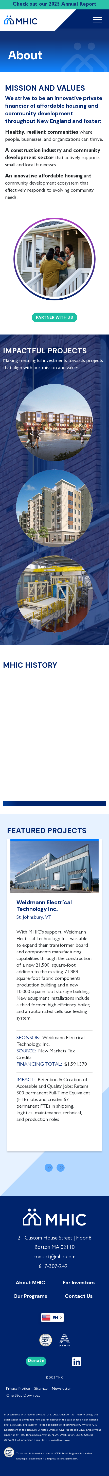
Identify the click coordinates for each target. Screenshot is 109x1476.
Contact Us (79, 1296)
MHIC (59, 1378)
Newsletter (61, 1389)
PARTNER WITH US (54, 317)
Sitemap (41, 1389)
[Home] (20, 17)
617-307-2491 (54, 1267)
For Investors (79, 1282)
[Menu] (95, 20)
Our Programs (30, 1296)
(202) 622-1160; (12, 1440)
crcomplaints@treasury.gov (58, 1440)
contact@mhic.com (54, 1257)
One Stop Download (23, 1396)
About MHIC (30, 1282)
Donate (36, 1361)
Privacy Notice (18, 1389)
